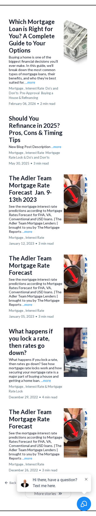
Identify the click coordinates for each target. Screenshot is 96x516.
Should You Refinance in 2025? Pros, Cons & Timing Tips (36, 129)
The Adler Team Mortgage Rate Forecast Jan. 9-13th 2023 (30, 188)
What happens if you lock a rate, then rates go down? (31, 342)
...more (30, 82)
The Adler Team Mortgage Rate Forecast (30, 265)
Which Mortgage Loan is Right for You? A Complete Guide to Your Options (32, 36)
